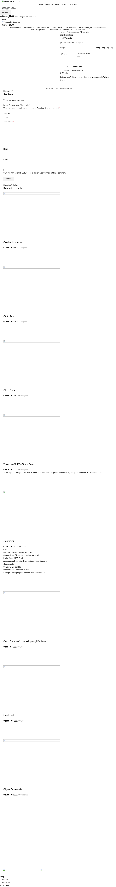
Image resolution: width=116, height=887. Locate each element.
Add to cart (78, 66)
